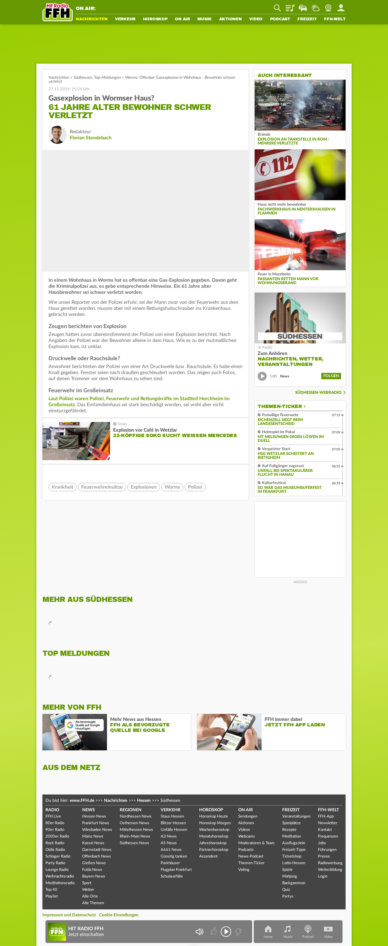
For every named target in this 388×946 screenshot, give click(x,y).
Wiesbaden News (97, 830)
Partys (287, 896)
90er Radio (54, 830)
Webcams (246, 836)
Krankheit (62, 487)
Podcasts (246, 850)
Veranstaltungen (296, 816)
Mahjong (289, 876)
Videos (244, 830)
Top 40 (51, 890)
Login (322, 876)
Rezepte (289, 830)
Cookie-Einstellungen (119, 915)
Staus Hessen (172, 816)
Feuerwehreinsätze (102, 487)
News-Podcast (250, 856)
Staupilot (302, 5)
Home (268, 936)
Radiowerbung (330, 863)
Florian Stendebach (91, 137)
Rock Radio (54, 843)
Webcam (328, 5)
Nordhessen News (136, 816)
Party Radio (55, 863)
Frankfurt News (95, 823)
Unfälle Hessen (174, 830)
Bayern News (93, 876)
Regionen (131, 810)
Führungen (327, 850)
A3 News (169, 836)
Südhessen (83, 78)
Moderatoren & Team (256, 843)
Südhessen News (134, 843)
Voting (243, 870)
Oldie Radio (55, 850)
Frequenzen (328, 836)
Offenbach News (96, 856)
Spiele (287, 870)
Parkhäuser (170, 863)
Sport (87, 883)
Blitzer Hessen (173, 823)
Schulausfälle (172, 876)
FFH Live (53, 816)
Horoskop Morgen (215, 823)
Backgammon (293, 883)
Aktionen (230, 19)
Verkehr (125, 19)
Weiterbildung (330, 870)
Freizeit (306, 19)
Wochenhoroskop (214, 830)
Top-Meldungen (107, 78)
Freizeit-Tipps (294, 850)
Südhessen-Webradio (318, 393)
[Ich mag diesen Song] (214, 931)
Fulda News (92, 870)
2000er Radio (57, 836)
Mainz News (92, 836)
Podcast (280, 19)
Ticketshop (291, 856)
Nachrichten (91, 19)
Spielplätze (291, 823)
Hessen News (94, 816)
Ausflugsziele (293, 843)
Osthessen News (134, 823)
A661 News (171, 850)
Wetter (315, 5)
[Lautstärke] (199, 931)
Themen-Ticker (280, 406)
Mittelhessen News (136, 830)
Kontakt (325, 830)
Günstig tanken (174, 856)
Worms (172, 487)
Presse (324, 856)
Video (256, 19)
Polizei (195, 487)
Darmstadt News (97, 850)
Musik (204, 19)
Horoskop (155, 19)
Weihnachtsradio (59, 876)
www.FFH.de (82, 800)
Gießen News (94, 863)
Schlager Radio (57, 856)
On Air (182, 19)
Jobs (322, 843)
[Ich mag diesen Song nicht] (237, 931)
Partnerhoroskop (213, 850)
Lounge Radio (57, 870)
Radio (52, 810)
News (88, 810)
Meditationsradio (60, 883)
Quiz (286, 890)
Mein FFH (341, 5)
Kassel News (93, 843)
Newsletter (327, 823)
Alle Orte (90, 896)
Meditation (291, 836)
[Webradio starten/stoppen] (226, 931)
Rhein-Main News (135, 836)
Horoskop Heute (213, 816)
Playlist (290, 5)
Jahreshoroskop (212, 843)
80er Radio (54, 823)
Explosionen (144, 487)
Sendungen (247, 816)
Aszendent (208, 856)
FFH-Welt (335, 19)
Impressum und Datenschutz (69, 915)
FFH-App (326, 816)
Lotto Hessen (293, 863)
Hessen (144, 800)
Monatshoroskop (213, 836)
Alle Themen (93, 903)
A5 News (169, 843)
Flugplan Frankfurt (176, 870)
